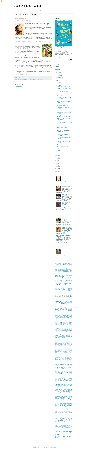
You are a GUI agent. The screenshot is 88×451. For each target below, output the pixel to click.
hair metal (63, 328)
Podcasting (60, 379)
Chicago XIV (66, 293)
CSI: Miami (62, 303)
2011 (57, 165)
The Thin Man (63, 415)
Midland (56, 361)
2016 (57, 157)
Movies (67, 364)
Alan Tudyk (59, 269)
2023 (57, 64)
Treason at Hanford (62, 421)
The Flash (63, 411)
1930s (59, 263)
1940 (61, 263)
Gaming (56, 323)
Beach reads (66, 277)
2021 (57, 67)
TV (66, 422)
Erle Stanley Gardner (68, 316)
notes (71, 372)
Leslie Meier (60, 350)
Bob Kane (70, 281)
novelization (64, 373)
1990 (66, 264)
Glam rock (59, 324)
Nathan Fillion (69, 368)
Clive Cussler (68, 295)
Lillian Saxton (57, 351)
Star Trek (63, 399)
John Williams (57, 344)
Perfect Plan (63, 377)
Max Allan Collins (66, 357)
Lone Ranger (60, 352)
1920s (56, 263)
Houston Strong (58, 334)
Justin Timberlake (64, 346)
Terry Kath (68, 409)
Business (60, 289)
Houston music (69, 332)
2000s (71, 264)
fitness (69, 318)
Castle (68, 290)
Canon (69, 289)
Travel (68, 420)
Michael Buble (64, 359)
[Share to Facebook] (27, 77)
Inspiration (63, 337)
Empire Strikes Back (67, 315)
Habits (60, 328)
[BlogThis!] (24, 77)
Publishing (61, 383)
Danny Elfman (62, 304)
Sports (56, 399)
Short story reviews (61, 397)
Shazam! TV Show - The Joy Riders (63, 124)
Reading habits (66, 386)
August (58, 78)
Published (70, 381)
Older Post (50, 88)
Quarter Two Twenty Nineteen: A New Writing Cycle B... (64, 145)
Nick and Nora (58, 371)
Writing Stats (64, 434)
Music (61, 367)
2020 (57, 69)
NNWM (67, 371)
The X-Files (57, 417)
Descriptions (70, 309)
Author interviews (63, 273)
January (58, 151)
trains (66, 420)
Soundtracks (60, 398)
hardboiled (70, 329)
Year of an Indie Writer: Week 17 (63, 91)
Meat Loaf (59, 358)
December (59, 72)
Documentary (62, 311)
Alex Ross (19, 79)
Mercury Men (57, 359)
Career (71, 289)
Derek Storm (64, 309)
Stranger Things (62, 403)
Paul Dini (31, 79)
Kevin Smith (59, 348)
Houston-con (57, 335)
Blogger (54, 447)
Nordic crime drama (59, 372)
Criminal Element (63, 302)
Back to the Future (69, 275)
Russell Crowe (57, 392)
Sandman (67, 392)
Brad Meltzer (64, 286)
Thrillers (56, 418)
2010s (58, 265)
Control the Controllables (61, 95)
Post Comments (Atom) (24, 90)
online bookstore (65, 374)
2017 (57, 155)
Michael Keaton (64, 360)
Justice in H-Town (58, 346)
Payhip (59, 377)
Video (69, 425)
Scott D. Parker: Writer (27, 5)
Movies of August (63, 365)
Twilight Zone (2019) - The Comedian (64, 116)
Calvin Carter (64, 289)
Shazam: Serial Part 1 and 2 (62, 127)
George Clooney (66, 323)
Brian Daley (57, 287)
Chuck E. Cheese (58, 295)
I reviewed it (47, 23)
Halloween (59, 329)
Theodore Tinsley (69, 417)
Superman (60, 407)
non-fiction (70, 371)
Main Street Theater (66, 353)
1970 (71, 263)
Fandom (67, 317)
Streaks (66, 403)
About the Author (32, 14)
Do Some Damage (68, 310)
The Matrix (60, 413)
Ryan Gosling (62, 392)
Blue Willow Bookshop (65, 281)
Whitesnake (70, 428)
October (58, 75)
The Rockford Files (68, 414)
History (56, 332)
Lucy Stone (70, 352)
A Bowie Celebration (69, 265)
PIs (62, 378)
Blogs (67, 280)
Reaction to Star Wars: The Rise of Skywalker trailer (63, 119)
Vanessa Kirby (65, 425)
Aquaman (70, 272)
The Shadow (57, 415)
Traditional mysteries (59, 420)
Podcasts (64, 379)
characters (57, 291)
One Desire (60, 374)
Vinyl (71, 425)
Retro (65, 389)
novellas (68, 373)
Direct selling (63, 310)
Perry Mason (68, 377)
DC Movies (27, 79)
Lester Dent (69, 350)
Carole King (57, 290)
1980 (61, 264)
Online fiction (70, 374)
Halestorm (67, 328)
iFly (57, 336)
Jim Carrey (70, 342)
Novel (60, 373)
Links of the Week (63, 351)
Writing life (64, 433)
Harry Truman (67, 330)
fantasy (71, 317)
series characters (62, 395)
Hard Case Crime (65, 329)
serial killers (57, 395)
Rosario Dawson (66, 391)
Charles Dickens (63, 291)
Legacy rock (70, 349)
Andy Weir (62, 271)
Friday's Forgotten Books (62, 322)
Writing (70, 431)
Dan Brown (57, 304)
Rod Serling (60, 391)
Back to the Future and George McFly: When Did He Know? (66, 203)
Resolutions (61, 389)
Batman (56, 276)
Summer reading (58, 406)
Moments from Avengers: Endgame (63, 86)
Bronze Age (62, 288)
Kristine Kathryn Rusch (58, 349)
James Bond (67, 338)
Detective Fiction (58, 310)
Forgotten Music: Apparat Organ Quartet (66, 195)
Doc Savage (57, 311)
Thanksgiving (62, 410)
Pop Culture (65, 380)
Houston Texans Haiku (66, 334)
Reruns (71, 388)
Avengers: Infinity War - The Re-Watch (64, 104)
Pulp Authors (67, 383)
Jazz (57, 342)
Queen (61, 385)
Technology (59, 409)
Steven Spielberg (66, 402)
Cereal (71, 290)
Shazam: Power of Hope (61, 128)
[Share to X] (26, 77)
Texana (56, 410)
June (58, 82)
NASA (66, 368)
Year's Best (61, 437)
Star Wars (70, 399)
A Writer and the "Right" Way (62, 99)
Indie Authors (58, 337)
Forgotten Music (58, 321)
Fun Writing (70, 322)
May (58, 83)
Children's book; (57, 294)
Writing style (69, 434)
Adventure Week (60, 268)
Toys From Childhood (68, 419)
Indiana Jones (69, 336)
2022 (57, 66)
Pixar (64, 378)
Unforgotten (57, 425)
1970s (56, 264)
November (59, 74)
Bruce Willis (57, 289)
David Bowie (61, 305)
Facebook (64, 317)
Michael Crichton (58, 360)
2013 (57, 161)
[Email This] (23, 77)
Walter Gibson (67, 426)
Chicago (57, 293)
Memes (63, 358)
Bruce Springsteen (68, 288)
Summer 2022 (66, 404)
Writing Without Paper (58, 436)
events (60, 317)
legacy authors (65, 349)
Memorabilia (70, 358)
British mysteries (69, 287)
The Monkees (65, 413)
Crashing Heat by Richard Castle (63, 139)
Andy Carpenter (57, 271)
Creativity (70, 301)
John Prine (70, 343)
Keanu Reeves (69, 346)
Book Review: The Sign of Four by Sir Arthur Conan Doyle (66, 177)
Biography (60, 280)
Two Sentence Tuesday (67, 424)
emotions (60, 315)
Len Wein (56, 350)
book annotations (65, 283)
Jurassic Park (64, 345)
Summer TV (64, 406)
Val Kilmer (61, 425)
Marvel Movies (64, 356)
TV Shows (70, 422)
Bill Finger (56, 280)
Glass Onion (63, 324)
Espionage (56, 317)
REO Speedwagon (65, 388)
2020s (60, 265)
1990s (68, 264)
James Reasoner (62, 339)
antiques (63, 272)
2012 (57, 163)
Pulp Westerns (66, 384)
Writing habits (57, 433)
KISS (67, 348)
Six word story (67, 397)
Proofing (66, 381)
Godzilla (67, 324)
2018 (57, 153)
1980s (63, 264)
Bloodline (59, 281)
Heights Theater (57, 331)
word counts (60, 431)
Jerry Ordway (66, 342)
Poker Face (68, 379)
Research (56, 389)
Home (16, 14)
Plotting (56, 379)
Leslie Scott (64, 350)
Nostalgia (66, 372)
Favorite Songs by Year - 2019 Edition (64, 88)
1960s (69, 263)
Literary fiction (68, 351)
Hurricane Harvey (67, 335)
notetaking (56, 373)
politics (61, 380)
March (58, 148)
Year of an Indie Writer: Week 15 (63, 120)
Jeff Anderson (61, 342)
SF (65, 395)
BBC (63, 277)
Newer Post (17, 88)
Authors (57, 275)
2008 (57, 169)
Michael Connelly (69, 359)
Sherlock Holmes (64, 396)
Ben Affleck (70, 277)
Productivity (57, 381)
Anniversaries (70, 271)
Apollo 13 (67, 272)
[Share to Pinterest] (28, 77)
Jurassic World (69, 345)
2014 (57, 160)
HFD (66, 331)
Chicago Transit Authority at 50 (62, 89)
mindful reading (61, 361)
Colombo (67, 296)
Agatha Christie (69, 268)
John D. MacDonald (65, 343)
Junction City (59, 345)
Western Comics (59, 427)
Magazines (57, 353)
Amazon (64, 270)
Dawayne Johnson (61, 307)
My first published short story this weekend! (64, 211)
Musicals (64, 367)
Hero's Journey (62, 331)
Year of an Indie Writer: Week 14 (63, 133)
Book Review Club (63, 284)
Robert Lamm (67, 390)
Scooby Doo (63, 393)
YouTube (64, 437)
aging (56, 269)
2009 (57, 168)
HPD (60, 335)
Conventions (57, 300)
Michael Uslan (69, 360)
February (59, 150)
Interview (56, 338)
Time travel (65, 418)
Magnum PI (61, 353)
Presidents (70, 380)
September (59, 77)
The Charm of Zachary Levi (62, 125)
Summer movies (61, 405)
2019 (57, 71)
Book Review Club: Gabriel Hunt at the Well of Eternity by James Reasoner (67, 250)
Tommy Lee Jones (59, 419)
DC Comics (23, 79)
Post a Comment (19, 86)
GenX (62, 323)
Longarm (65, 352)
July (58, 80)
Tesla (71, 409)
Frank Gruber (64, 321)
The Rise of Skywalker (61, 414)
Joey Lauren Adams (58, 343)
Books (20, 14)
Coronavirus (62, 300)
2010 (57, 166)
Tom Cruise (70, 418)
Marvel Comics (58, 356)
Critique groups (57, 303)
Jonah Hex (61, 344)
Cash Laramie (64, 290)
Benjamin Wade (58, 278)
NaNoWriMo (60, 368)
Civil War (63, 295)
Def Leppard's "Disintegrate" (62, 146)
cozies (71, 300)
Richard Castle (61, 390)
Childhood (70, 293)
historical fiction (69, 331)
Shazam (34, 79)
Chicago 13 (61, 293)
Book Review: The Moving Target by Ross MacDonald (67, 228)
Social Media (25, 14)
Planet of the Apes (68, 378)
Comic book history (65, 297)
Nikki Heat (63, 371)
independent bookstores (63, 336)
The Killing (69, 412)
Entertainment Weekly (59, 316)
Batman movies (59, 277)
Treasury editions (39, 79)
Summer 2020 (60, 404)
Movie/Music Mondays (59, 364)
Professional (62, 381)
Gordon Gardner (68, 325)
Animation (66, 271)
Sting (71, 402)
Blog (64, 280)
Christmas (62, 294)
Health (71, 330)
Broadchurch (57, 288)
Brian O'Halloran (63, 287)
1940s (64, 263)
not (69, 372)
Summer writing (69, 406)
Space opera (65, 398)
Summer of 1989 (68, 405)
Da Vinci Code (70, 303)
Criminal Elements (69, 302)
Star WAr (66, 399)
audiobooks (57, 273)
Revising (68, 389)
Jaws (56, 342)
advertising (65, 268)
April (58, 85)
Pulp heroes (60, 384)
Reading (60, 386)
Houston (63, 332)
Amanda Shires (60, 270)
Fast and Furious (60, 318)
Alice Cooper (67, 269)
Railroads (64, 385)
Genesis (59, 323)
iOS (59, 338)
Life (71, 350)
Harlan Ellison (57, 330)
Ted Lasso (64, 409)
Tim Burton (61, 418)
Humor (63, 335)
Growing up (57, 328)
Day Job (65, 307)
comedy (60, 297)
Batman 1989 (61, 276)
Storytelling (57, 403)
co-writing (60, 296)
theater (60, 417)
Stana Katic (59, 399)
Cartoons (60, 290)
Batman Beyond (66, 276)
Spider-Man (70, 398)
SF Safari (68, 395)
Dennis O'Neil (58, 309)
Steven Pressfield (58, 402)
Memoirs (66, 358)
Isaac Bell (62, 338)
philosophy (59, 378)
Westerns (66, 428)
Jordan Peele (66, 344)
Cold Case (64, 296)
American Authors (69, 270)
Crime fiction (57, 302)
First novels (66, 318)
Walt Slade (63, 426)
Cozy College (60, 301)
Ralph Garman (68, 385)
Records (59, 388)
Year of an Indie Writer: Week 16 (63, 105)
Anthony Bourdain (58, 272)
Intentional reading (69, 337)
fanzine (56, 318)
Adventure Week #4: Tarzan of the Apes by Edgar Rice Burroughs (67, 219)
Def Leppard (70, 308)
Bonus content (58, 283)
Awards (65, 275)
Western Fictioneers (65, 427)
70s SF (64, 265)
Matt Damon (60, 357)
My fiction (68, 367)
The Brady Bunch (68, 410)
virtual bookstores (58, 426)
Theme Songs (64, 417)
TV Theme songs (58, 424)
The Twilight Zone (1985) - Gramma (63, 115)
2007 (57, 171)
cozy (56, 301)
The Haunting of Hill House (62, 412)
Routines (70, 391)
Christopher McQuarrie (68, 294)
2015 (57, 158)
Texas (59, 410)
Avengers (61, 275)
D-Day (66, 303)
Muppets (68, 365)
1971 (59, 264)
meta (60, 359)
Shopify (69, 396)
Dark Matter (67, 304)
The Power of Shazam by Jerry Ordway (64, 122)
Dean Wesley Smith (63, 308)
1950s (66, 263)
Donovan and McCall (68, 311)
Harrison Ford (62, 330)
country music (67, 300)
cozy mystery (65, 301)
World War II (65, 431)
